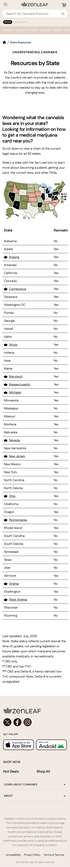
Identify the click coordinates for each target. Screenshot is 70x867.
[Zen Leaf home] (35, 4)
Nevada (14, 440)
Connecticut (17, 289)
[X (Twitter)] (7, 722)
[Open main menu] (5, 4)
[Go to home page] (35, 710)
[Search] (63, 14)
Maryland (15, 376)
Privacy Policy (32, 855)
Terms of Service (54, 855)
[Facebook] (17, 722)
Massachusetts (19, 384)
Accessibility (13, 855)
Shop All (43, 771)
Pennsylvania (18, 520)
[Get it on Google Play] (51, 745)
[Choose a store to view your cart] (64, 5)
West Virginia (18, 599)
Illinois (13, 344)
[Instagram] (27, 722)
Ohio (12, 496)
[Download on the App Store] (18, 745)
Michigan (15, 392)
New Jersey (17, 456)
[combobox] (33, 14)
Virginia (14, 583)
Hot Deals (11, 771)
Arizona (14, 257)
